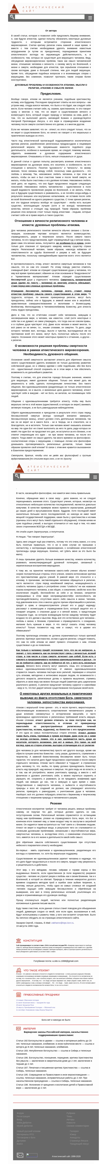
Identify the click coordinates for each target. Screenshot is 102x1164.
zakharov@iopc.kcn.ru (62, 923)
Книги (20, 1144)
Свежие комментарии (78, 1126)
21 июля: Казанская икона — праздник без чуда (33, 1003)
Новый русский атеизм (28, 1131)
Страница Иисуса (79, 1140)
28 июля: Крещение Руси (25, 1005)
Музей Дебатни (25, 1126)
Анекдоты (75, 1137)
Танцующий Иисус (79, 1144)
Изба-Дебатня (24, 1122)
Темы (69, 1116)
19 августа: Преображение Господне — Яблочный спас (35, 1007)
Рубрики (71, 1113)
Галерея (74, 1131)
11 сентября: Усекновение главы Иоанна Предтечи (34, 1010)
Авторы (70, 1119)
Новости (71, 1122)
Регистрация (23, 1116)
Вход (19, 1119)
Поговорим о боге (26, 1137)
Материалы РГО (25, 1134)
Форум (20, 1113)
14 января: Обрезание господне (27, 1000)
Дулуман (21, 1140)
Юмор (73, 1134)
